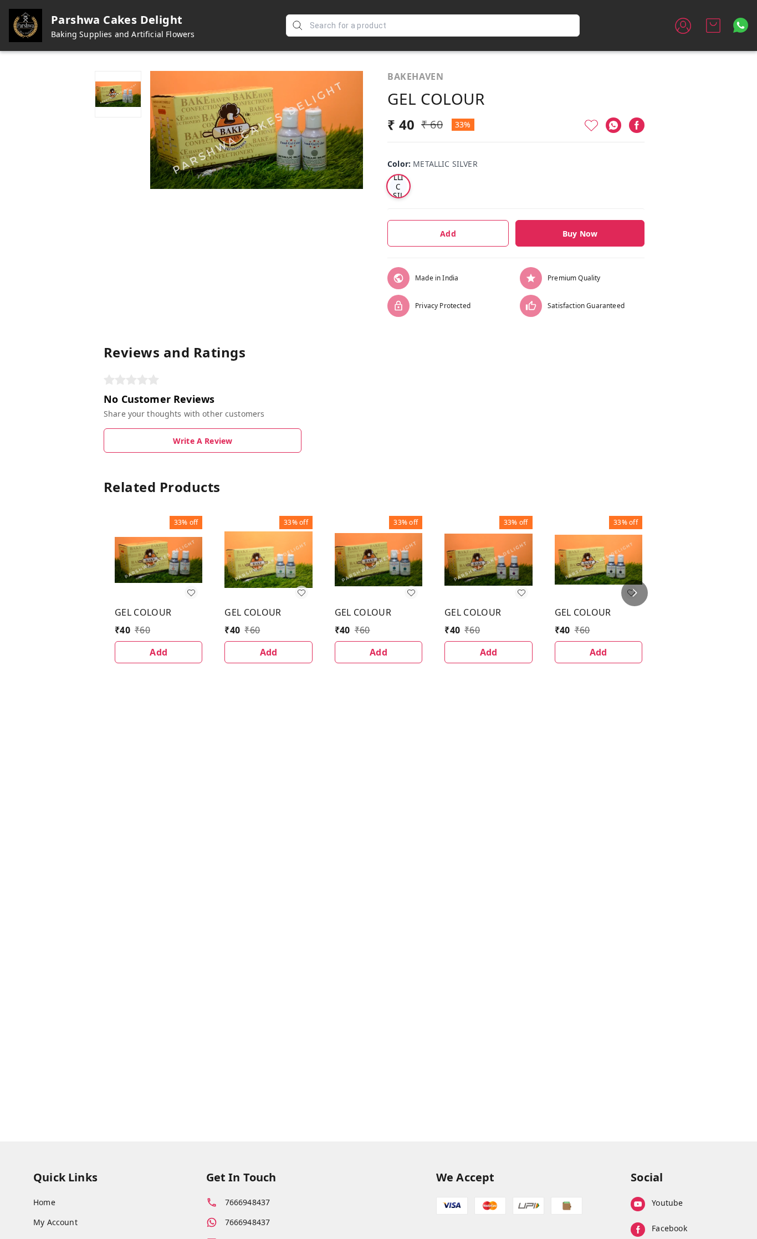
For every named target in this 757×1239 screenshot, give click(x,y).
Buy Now (579, 233)
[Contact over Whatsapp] (740, 25)
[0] (713, 25)
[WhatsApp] (613, 125)
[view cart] (713, 25)
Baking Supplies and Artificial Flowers (123, 34)
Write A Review (202, 441)
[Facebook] (637, 125)
